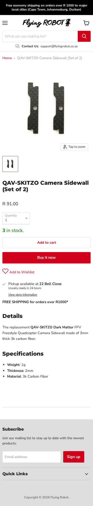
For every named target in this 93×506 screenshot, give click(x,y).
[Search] (84, 36)
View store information (22, 294)
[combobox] (40, 36)
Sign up (73, 456)
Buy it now (46, 257)
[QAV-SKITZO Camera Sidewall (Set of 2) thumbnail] (10, 164)
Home (7, 58)
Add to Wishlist (21, 272)
